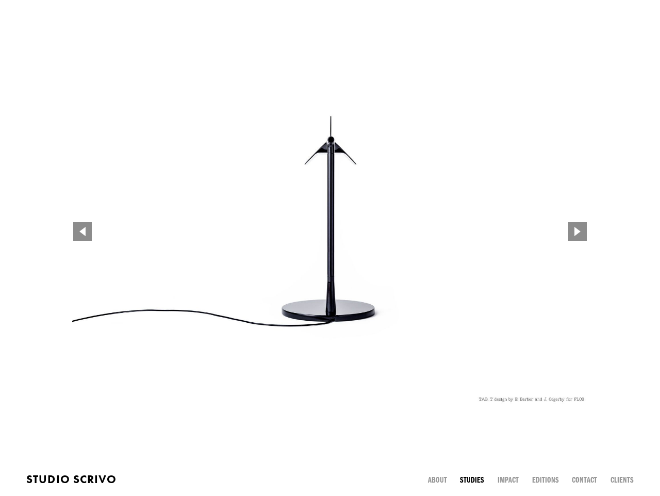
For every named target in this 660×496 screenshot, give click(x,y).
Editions (545, 479)
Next (577, 231)
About (437, 479)
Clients (622, 479)
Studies (472, 479)
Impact (508, 479)
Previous (82, 231)
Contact (584, 479)
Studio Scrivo (71, 479)
